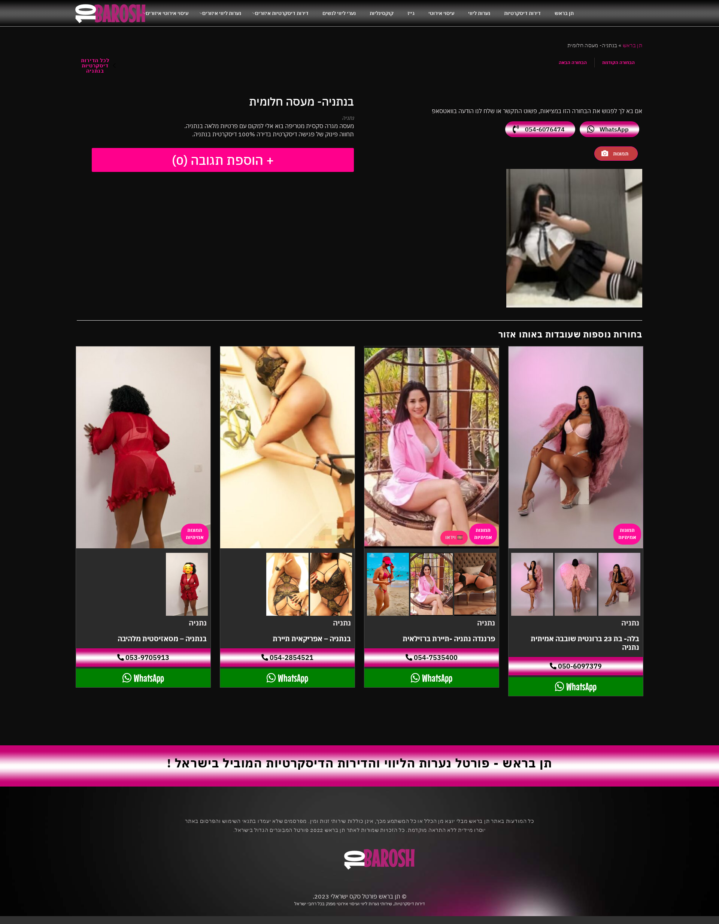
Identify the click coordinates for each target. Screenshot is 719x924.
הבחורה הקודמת (618, 62)
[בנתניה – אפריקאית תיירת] (287, 447)
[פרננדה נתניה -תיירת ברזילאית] (431, 447)
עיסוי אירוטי (441, 13)
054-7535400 (435, 657)
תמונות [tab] (620, 153)
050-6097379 (579, 666)
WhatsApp (614, 129)
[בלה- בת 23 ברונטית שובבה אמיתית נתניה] (576, 447)
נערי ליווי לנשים (339, 13)
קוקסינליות (382, 13)
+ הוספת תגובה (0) (223, 160)
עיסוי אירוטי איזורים (167, 13)
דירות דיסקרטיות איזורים (282, 13)
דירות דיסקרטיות (522, 13)
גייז (411, 13)
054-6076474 (545, 129)
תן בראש (564, 13)
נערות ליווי (479, 13)
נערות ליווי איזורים (221, 13)
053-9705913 (146, 657)
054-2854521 (290, 657)
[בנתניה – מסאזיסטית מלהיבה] (143, 447)
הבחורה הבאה (573, 62)
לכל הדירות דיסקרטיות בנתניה (95, 65)
